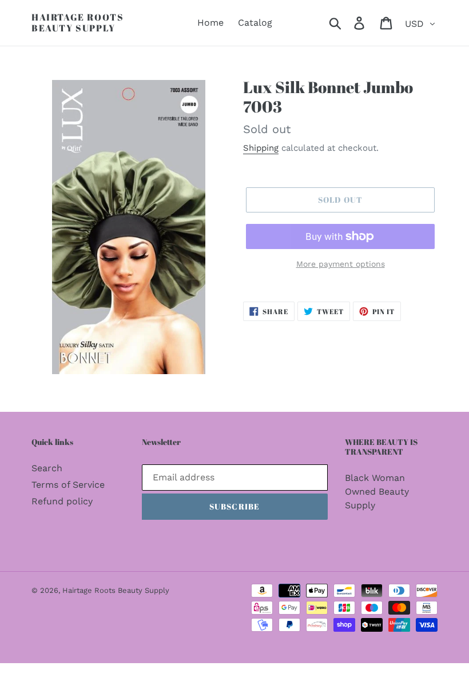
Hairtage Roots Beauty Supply (77, 23)
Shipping (261, 148)
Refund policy (62, 501)
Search (46, 468)
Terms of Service (68, 484)
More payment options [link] (340, 263)
